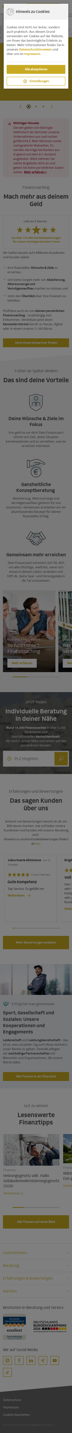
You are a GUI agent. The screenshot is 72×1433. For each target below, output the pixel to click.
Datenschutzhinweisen (35, 49)
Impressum (32, 54)
